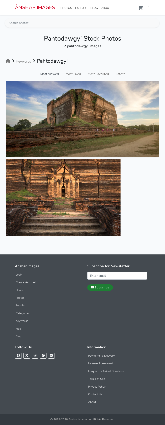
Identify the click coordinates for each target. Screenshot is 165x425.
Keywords (22, 321)
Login (19, 275)
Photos (67, 8)
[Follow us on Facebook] (18, 356)
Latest (120, 74)
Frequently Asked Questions (106, 371)
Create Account (26, 282)
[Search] (156, 23)
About (106, 8)
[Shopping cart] (140, 8)
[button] (147, 6)
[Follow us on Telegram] (51, 356)
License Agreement (100, 363)
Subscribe (102, 287)
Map (18, 329)
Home (19, 290)
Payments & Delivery (101, 356)
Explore (82, 8)
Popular (21, 305)
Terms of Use (96, 379)
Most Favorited (98, 74)
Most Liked (73, 74)
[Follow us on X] (26, 356)
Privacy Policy (96, 387)
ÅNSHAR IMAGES (35, 7)
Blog (95, 8)
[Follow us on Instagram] (35, 356)
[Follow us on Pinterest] (43, 356)
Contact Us (95, 394)
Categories (23, 313)
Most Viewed (49, 74)
